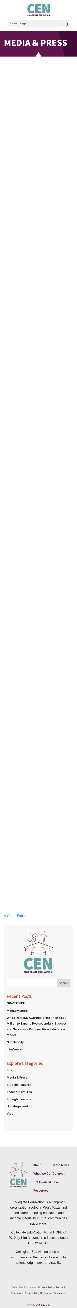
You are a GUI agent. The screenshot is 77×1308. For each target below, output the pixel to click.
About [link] (37, 1165)
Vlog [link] (10, 1113)
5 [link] (42, 664)
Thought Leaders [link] (19, 1099)
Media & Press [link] (49, 103)
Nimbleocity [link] (15, 1042)
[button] (38, 23)
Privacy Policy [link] (46, 1287)
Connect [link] (59, 1173)
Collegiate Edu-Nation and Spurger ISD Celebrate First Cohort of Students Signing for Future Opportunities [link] (38, 403)
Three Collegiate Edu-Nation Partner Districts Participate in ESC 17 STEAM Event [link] (38, 768)
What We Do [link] (41, 1173)
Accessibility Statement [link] (38, 1293)
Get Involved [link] (42, 1182)
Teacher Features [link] (19, 1092)
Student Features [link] (19, 1085)
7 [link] (48, 664)
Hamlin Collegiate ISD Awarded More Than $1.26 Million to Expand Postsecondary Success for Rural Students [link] (38, 171)
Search (63, 983)
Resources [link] (40, 1190)
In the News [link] (61, 1165)
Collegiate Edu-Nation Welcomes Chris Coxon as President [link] (38, 248)
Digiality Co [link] (42, 1304)
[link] (38, 10)
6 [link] (45, 664)
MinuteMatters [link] (17, 1010)
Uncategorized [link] (17, 1106)
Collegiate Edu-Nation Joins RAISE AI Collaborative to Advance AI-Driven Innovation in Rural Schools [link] (38, 847)
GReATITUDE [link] (16, 1003)
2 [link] (32, 664)
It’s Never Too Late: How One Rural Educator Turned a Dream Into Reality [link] (38, 478)
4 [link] (38, 664)
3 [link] (35, 664)
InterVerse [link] (14, 1049)
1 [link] (28, 664)
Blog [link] (10, 1070)
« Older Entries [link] (16, 916)
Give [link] (56, 1182)
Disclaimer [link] (60, 1293)
